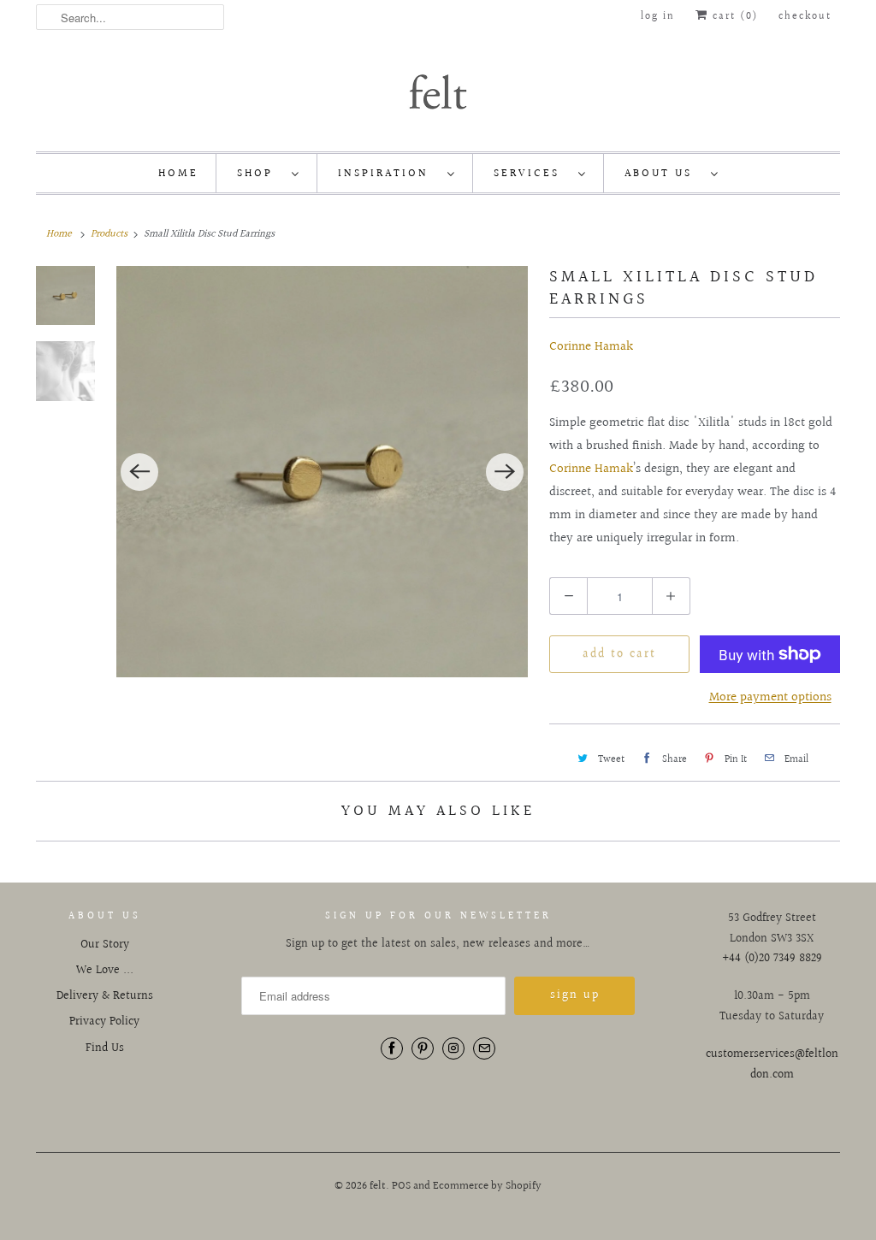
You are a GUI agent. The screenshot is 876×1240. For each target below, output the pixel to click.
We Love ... (104, 970)
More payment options (770, 697)
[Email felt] (484, 1048)
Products (109, 234)
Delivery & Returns (104, 996)
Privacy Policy (104, 1022)
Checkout (805, 17)
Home (178, 173)
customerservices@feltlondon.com (772, 1064)
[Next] (505, 472)
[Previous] (139, 472)
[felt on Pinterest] (422, 1048)
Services (532, 173)
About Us (663, 173)
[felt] (438, 90)
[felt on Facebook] (392, 1048)
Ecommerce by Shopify (487, 1186)
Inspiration (388, 173)
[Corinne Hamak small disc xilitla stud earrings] (322, 471)
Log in (658, 17)
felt (378, 1186)
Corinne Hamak (591, 347)
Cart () (733, 17)
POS (401, 1186)
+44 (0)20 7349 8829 (772, 958)
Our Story (104, 945)
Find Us (105, 1048)
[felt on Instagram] (453, 1048)
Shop (260, 173)
